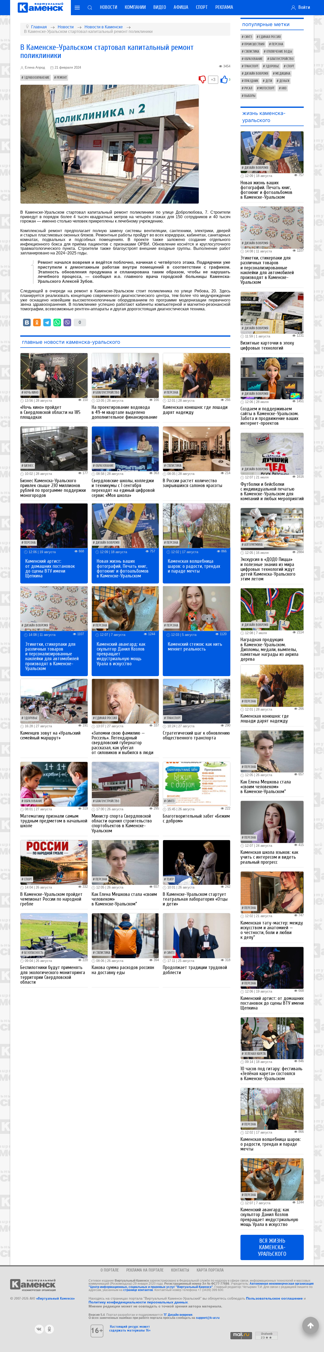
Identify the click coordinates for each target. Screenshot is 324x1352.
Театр (170, 879)
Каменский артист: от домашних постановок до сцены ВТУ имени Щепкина (50, 568)
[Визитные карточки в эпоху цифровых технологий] (272, 312)
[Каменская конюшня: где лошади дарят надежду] (196, 375)
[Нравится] (224, 79)
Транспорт (174, 718)
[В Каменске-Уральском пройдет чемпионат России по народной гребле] (54, 862)
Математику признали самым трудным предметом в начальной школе (53, 821)
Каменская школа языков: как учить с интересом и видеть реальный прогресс (269, 857)
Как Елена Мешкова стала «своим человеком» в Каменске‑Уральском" (265, 786)
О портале (109, 1270)
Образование (104, 466)
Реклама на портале (145, 1270)
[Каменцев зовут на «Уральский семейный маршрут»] (54, 701)
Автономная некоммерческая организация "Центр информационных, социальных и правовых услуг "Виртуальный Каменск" (201, 1285)
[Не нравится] (202, 79)
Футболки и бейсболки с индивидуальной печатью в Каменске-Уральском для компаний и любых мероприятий (272, 491)
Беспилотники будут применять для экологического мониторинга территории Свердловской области (52, 975)
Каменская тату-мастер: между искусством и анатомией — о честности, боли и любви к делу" (271, 930)
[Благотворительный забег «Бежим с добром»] (196, 784)
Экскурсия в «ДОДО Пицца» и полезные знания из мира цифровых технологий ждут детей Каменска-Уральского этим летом (267, 569)
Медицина (282, 73)
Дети (268, 81)
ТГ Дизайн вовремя (178, 1315)
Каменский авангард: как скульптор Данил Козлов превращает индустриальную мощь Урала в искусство (269, 1217)
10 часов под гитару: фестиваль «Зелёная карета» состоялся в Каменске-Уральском (271, 1073)
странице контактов (138, 1290)
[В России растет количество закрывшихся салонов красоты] (196, 448)
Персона (172, 392)
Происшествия (254, 44)
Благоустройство (107, 392)
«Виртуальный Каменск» (55, 1298)
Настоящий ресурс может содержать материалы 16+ (130, 1328)
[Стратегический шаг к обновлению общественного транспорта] (196, 701)
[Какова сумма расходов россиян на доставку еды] (125, 935)
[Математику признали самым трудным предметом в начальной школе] (54, 784)
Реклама (224, 7)
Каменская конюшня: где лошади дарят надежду (195, 410)
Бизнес (29, 466)
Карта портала (210, 1270)
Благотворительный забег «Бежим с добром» (196, 818)
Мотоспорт (266, 88)
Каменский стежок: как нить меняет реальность (195, 646)
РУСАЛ (248, 88)
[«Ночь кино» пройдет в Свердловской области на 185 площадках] (54, 375)
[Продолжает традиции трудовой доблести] (196, 935)
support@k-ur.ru (207, 1318)
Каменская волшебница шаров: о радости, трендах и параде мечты (194, 566)
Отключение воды (279, 51)
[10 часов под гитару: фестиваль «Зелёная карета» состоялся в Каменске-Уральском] (272, 1038)
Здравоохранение (37, 77)
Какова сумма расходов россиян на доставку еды (123, 970)
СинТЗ (170, 801)
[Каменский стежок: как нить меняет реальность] (196, 608)
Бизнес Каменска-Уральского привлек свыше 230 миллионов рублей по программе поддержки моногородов (53, 488)
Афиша (181, 7)
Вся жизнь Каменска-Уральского (272, 1247)
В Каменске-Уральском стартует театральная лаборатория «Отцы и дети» (195, 899)
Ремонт (62, 77)
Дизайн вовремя (107, 542)
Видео (159, 7)
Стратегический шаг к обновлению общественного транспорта (196, 735)
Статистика (174, 466)
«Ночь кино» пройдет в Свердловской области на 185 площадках (50, 412)
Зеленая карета (255, 1054)
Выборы (249, 96)
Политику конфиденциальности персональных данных (138, 1302)
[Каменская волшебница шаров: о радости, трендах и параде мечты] (196, 525)
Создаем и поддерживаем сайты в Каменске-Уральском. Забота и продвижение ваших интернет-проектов (269, 416)
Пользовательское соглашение (274, 1298)
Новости (108, 7)
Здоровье (31, 718)
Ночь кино (31, 392)
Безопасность (33, 953)
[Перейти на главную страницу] (40, 7)
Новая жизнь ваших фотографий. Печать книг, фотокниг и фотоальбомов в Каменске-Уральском (123, 568)
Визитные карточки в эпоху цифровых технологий (267, 345)
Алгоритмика (253, 545)
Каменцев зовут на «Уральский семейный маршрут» (50, 735)
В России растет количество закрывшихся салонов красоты (192, 483)
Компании (135, 7)
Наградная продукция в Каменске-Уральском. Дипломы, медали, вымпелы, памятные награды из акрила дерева (269, 649)
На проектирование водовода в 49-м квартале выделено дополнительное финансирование (124, 412)
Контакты (180, 1270)
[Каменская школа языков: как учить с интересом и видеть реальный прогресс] (272, 821)
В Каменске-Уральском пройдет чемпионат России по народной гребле (51, 899)
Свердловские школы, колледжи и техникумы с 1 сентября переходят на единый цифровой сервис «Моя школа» (123, 488)
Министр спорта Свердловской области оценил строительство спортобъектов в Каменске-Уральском (122, 823)
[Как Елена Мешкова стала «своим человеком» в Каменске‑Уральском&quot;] (125, 862)
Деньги (284, 81)
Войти (303, 7)
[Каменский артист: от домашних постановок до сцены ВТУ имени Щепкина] (54, 525)
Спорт (202, 7)
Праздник (251, 81)
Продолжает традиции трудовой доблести (195, 970)
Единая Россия (106, 718)
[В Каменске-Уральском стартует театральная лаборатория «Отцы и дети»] (196, 862)
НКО (284, 88)
